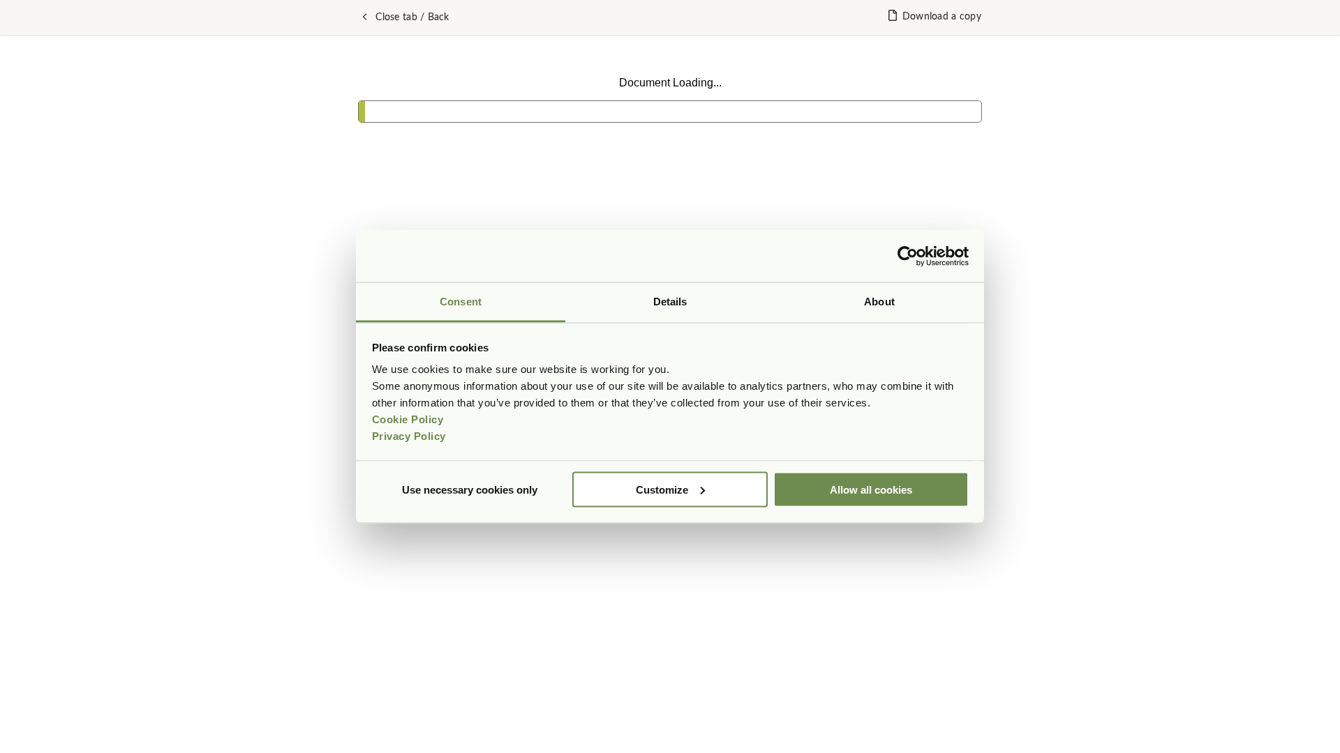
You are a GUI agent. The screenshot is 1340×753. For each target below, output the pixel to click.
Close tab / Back (412, 17)
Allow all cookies (871, 489)
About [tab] (879, 301)
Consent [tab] (461, 301)
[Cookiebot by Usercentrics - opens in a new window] (908, 255)
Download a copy (941, 17)
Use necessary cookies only (469, 489)
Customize (662, 489)
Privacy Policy (409, 436)
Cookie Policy (408, 419)
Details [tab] (670, 301)
